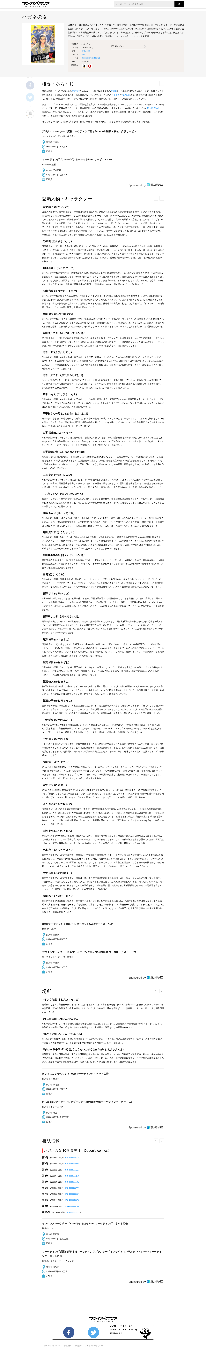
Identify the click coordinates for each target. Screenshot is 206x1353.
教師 (83, 54)
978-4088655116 (72, 1170)
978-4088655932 (72, 1194)
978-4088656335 (73, 1212)
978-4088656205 (72, 1206)
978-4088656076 (72, 1200)
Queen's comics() (91, 58)
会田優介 (115, 95)
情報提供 (67, 1346)
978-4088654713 (72, 1158)
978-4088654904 (72, 1164)
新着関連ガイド (117, 46)
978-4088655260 (72, 1176)
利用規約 (78, 1346)
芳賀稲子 (76, 91)
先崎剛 (114, 91)
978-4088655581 (72, 1182)
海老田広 (126, 95)
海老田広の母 (153, 108)
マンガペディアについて (50, 1346)
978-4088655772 (72, 1188)
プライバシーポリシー (94, 1346)
